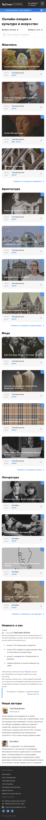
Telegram (32, 5)
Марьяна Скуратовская (11, 794)
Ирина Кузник (7, 790)
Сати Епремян (7, 784)
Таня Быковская (8, 781)
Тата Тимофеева (9, 778)
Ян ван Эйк (36, 10)
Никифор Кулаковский (11, 787)
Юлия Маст (6, 774)
